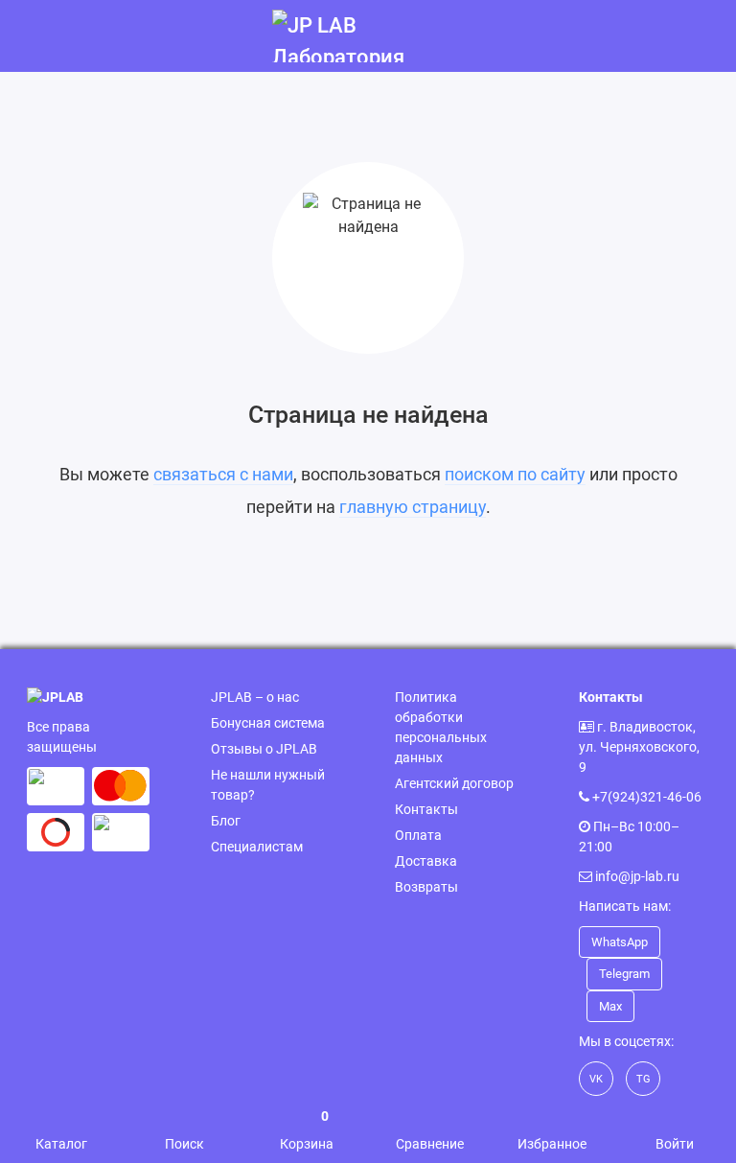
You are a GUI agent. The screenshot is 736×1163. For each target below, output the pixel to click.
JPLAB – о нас (255, 697)
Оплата (418, 835)
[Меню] (36, 36)
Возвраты (426, 887)
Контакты (426, 809)
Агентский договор (454, 783)
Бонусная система (268, 723)
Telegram (624, 973)
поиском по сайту (515, 474)
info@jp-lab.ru (637, 876)
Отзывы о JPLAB (264, 748)
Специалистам (257, 846)
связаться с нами (223, 474)
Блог (226, 820)
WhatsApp (619, 942)
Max (610, 1006)
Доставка (426, 861)
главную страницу (412, 507)
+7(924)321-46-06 (647, 796)
